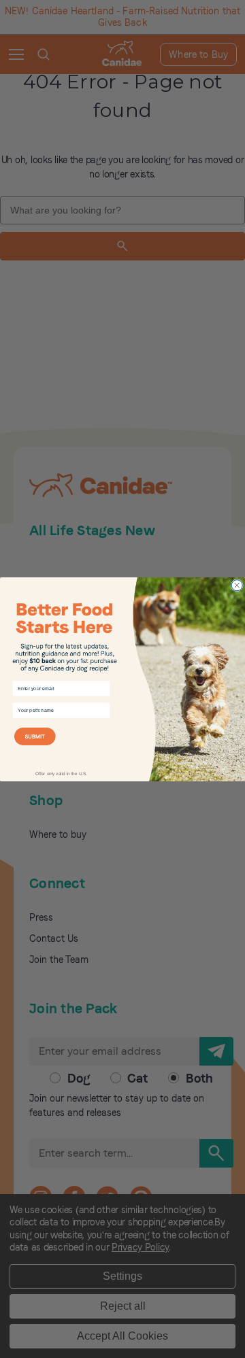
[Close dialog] (236, 584)
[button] (61, 744)
